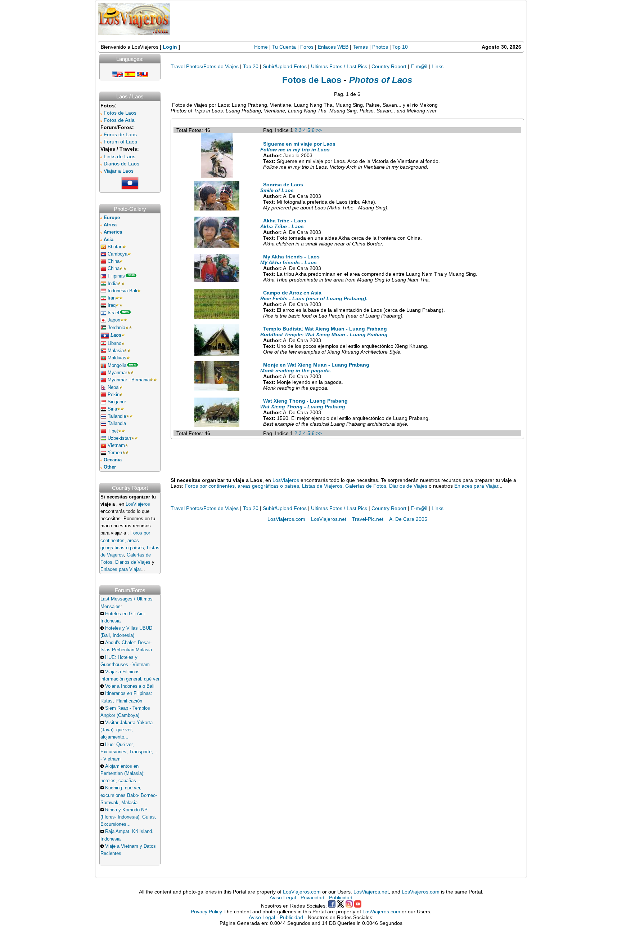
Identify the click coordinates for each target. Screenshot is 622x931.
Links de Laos (119, 156)
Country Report (388, 66)
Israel (113, 312)
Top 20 (250, 66)
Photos (380, 47)
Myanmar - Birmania (129, 379)
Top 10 (400, 47)
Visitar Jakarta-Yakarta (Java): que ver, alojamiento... (126, 730)
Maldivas (117, 357)
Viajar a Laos (119, 171)
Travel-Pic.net (367, 519)
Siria (112, 409)
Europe (112, 217)
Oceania (113, 459)
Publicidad (340, 897)
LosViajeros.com (286, 519)
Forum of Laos (120, 142)
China (114, 261)
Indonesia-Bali (122, 290)
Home (261, 47)
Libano (114, 343)
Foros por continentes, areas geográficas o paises (242, 486)
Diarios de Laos (121, 164)
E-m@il (419, 66)
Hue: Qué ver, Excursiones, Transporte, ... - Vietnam (129, 752)
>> (319, 130)
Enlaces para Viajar (120, 569)
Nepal (114, 387)
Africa (110, 224)
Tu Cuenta (284, 47)
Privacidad (312, 897)
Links (437, 66)
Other (110, 467)
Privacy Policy (206, 911)
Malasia (116, 350)
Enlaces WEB (333, 47)
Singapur (117, 401)
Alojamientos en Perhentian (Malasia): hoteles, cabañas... (122, 773)
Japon (114, 320)
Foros (307, 47)
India (113, 283)
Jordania (116, 327)
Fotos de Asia (119, 120)
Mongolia (117, 365)
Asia (108, 239)
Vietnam (116, 445)
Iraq (112, 305)
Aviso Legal (283, 897)
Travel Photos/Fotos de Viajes (205, 66)
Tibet (113, 431)
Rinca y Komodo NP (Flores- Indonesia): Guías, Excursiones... (128, 817)
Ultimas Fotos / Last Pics (339, 66)
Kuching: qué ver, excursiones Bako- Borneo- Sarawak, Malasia (128, 795)
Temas (360, 47)
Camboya (117, 254)
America (113, 232)
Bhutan (115, 246)
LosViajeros (138, 504)
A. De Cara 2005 (408, 519)
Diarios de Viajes (132, 562)
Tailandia (117, 416)
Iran (112, 298)
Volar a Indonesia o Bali (129, 686)
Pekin (114, 394)
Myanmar (117, 372)
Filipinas (116, 276)
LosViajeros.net (328, 519)
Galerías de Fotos (365, 486)
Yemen (115, 452)
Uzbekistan (119, 438)
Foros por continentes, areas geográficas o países (125, 540)
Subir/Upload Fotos (285, 66)
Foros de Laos (120, 134)
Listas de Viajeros (322, 486)
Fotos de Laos (120, 113)
